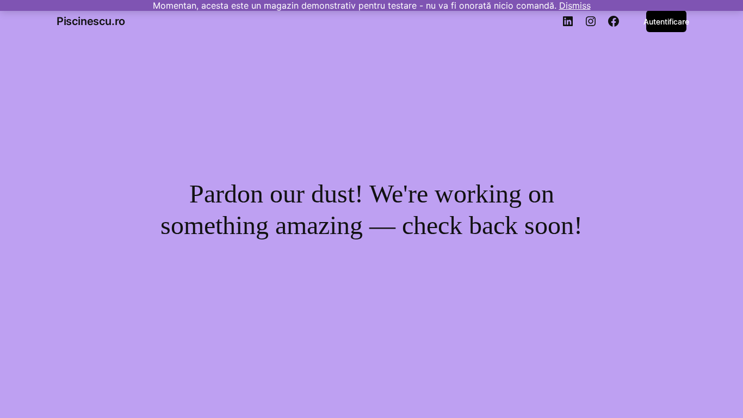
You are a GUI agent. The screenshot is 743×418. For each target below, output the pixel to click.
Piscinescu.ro (91, 21)
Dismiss (575, 5)
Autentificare (666, 21)
